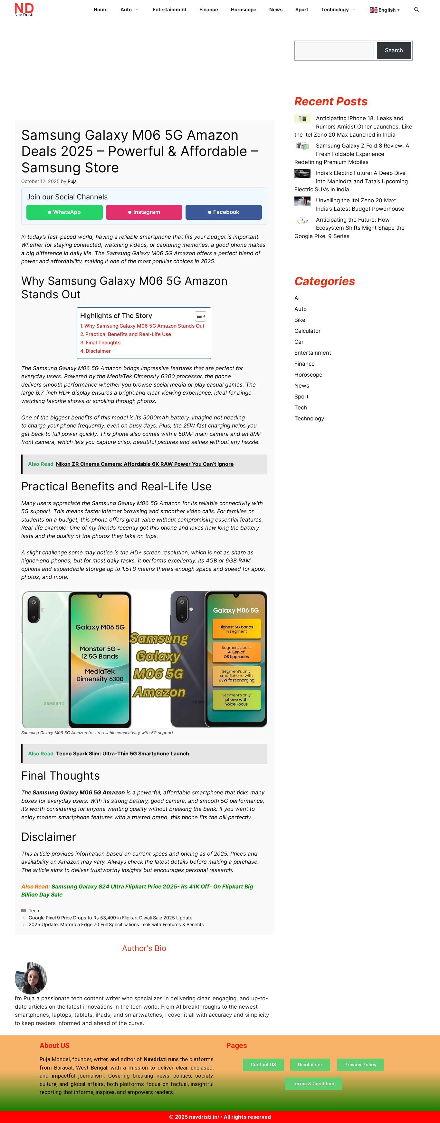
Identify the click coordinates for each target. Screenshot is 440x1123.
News (275, 9)
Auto (300, 309)
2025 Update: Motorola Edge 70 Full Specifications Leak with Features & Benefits (116, 924)
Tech (34, 910)
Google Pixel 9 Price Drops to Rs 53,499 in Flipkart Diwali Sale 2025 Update (110, 917)
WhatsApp (67, 212)
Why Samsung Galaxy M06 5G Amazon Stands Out (144, 326)
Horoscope (243, 9)
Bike (299, 320)
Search (394, 50)
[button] (417, 9)
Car (298, 342)
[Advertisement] (144, 73)
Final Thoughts (103, 343)
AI (297, 298)
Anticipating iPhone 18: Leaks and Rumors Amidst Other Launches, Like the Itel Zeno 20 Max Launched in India (353, 126)
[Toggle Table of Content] (197, 316)
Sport (301, 9)
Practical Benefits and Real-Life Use (128, 334)
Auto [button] (126, 9)
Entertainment (170, 9)
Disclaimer (98, 351)
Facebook (226, 212)
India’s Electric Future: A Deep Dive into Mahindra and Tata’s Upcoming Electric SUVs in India (351, 181)
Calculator (307, 331)
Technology (309, 418)
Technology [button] (335, 9)
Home (101, 9)
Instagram (146, 212)
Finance (208, 9)
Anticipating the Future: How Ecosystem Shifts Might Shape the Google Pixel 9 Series (349, 227)
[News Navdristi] (24, 9)
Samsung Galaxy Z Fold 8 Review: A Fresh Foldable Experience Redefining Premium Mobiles (351, 153)
